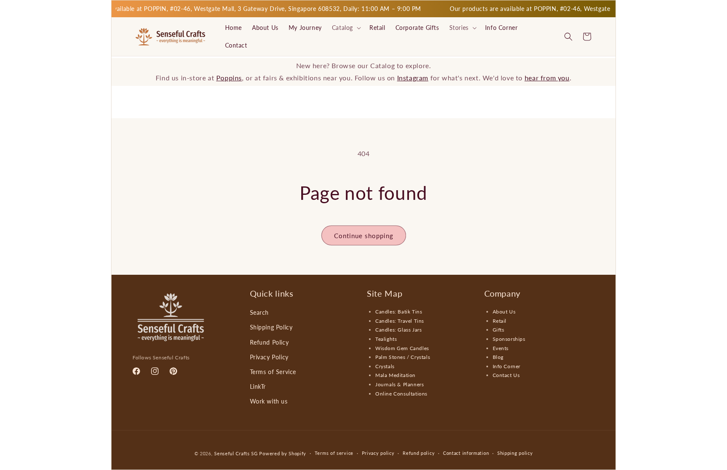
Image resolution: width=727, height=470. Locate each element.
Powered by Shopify (282, 453)
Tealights (386, 339)
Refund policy (419, 453)
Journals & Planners (399, 384)
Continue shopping (363, 235)
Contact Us (506, 375)
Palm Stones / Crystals (402, 357)
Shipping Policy (271, 327)
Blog (498, 357)
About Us (504, 311)
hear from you (547, 78)
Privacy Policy (269, 357)
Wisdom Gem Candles (402, 348)
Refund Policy (269, 342)
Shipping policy (515, 453)
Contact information (466, 453)
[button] (345, 28)
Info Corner (507, 366)
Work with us (269, 401)
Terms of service (334, 453)
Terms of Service (273, 371)
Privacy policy (378, 453)
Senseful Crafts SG (236, 453)
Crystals (385, 366)
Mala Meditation (395, 375)
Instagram (412, 78)
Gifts (498, 330)
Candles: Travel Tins (399, 321)
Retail (500, 321)
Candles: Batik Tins (398, 311)
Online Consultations (401, 393)
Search (259, 312)
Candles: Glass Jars (398, 330)
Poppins (229, 78)
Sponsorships (509, 339)
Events (501, 348)
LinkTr (258, 386)
